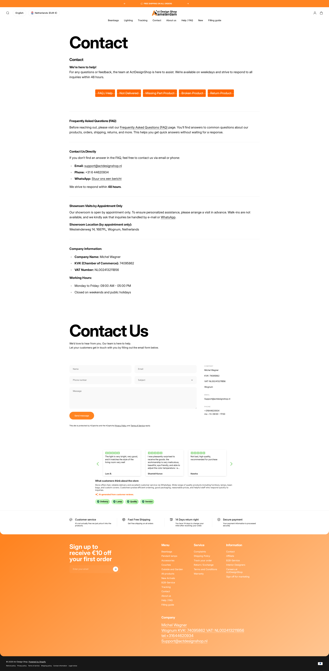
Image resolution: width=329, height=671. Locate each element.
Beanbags (166, 551)
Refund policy (11, 666)
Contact (165, 591)
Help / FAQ (167, 600)
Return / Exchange (203, 564)
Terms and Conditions (205, 569)
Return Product (220, 93)
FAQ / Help (105, 93)
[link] (174, 625)
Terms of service (34, 666)
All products (167, 573)
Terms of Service (138, 425)
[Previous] (124, 3)
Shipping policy (46, 666)
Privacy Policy (120, 425)
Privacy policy (22, 666)
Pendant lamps (169, 556)
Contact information (60, 666)
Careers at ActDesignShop (234, 571)
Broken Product (192, 93)
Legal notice (73, 666)
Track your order (203, 560)
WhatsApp (168, 217)
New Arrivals (168, 578)
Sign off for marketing (237, 576)
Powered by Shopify (37, 662)
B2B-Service (168, 582)
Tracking (166, 587)
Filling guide (167, 604)
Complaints (200, 551)
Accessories (167, 560)
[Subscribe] (115, 569)
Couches (166, 564)
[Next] (188, 3)
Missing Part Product (159, 93)
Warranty (199, 573)
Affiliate (230, 556)
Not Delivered (129, 93)
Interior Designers (235, 564)
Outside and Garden (172, 569)
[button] (98, 464)
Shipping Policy (202, 556)
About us (166, 596)
